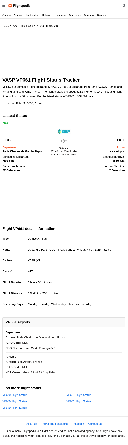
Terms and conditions (54, 424)
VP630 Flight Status (14, 408)
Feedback (78, 424)
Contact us (95, 424)
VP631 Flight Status (78, 401)
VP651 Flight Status (78, 395)
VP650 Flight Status (14, 401)
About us (31, 424)
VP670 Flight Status (14, 395)
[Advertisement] (64, 53)
